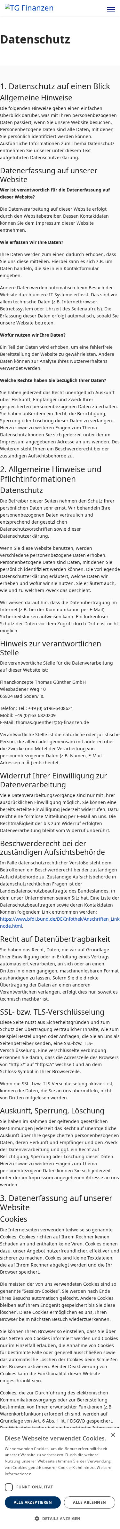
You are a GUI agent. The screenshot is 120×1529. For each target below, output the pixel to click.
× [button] (112, 1435)
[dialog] (60, 1478)
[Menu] (111, 9)
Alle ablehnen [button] (89, 1502)
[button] (60, 1518)
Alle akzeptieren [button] (33, 1502)
